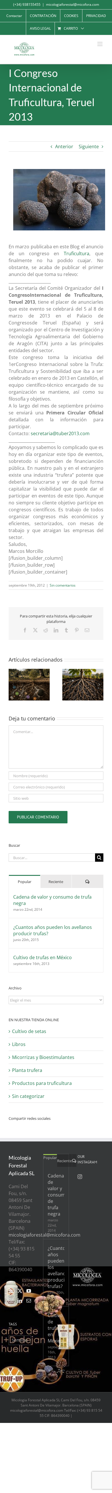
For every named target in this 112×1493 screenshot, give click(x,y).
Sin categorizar (28, 1096)
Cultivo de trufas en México (42, 957)
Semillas (20, 1340)
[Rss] (11, 1291)
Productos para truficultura (42, 1083)
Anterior (64, 146)
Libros (19, 1044)
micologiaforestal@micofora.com (72, 4)
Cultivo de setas (29, 1031)
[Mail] (28, 1300)
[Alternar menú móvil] (100, 44)
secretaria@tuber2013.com (60, 433)
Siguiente (89, 146)
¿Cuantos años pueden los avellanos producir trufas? (52, 930)
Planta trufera (27, 1070)
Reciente (56, 881)
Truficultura (76, 253)
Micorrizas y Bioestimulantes (43, 1057)
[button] (13, 684)
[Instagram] (11, 1300)
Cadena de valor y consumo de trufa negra (52, 900)
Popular (24, 881)
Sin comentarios (63, 585)
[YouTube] (28, 1291)
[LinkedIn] (20, 1300)
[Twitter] (20, 1291)
